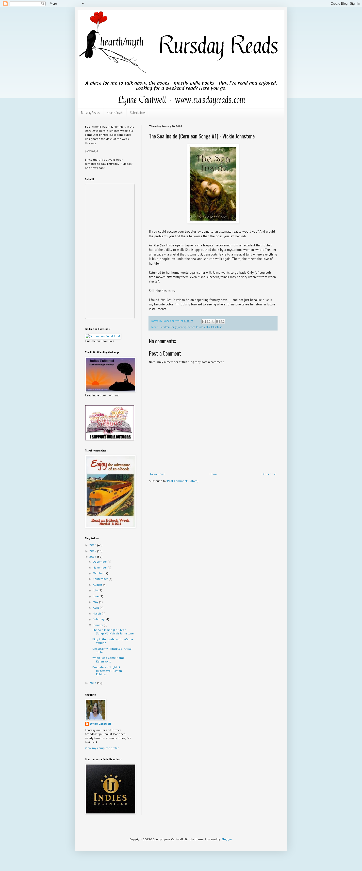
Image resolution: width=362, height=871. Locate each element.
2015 (93, 551)
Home (214, 474)
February (99, 619)
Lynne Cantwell (100, 723)
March (97, 613)
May (96, 602)
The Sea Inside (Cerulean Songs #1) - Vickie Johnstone (113, 631)
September (101, 579)
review (181, 327)
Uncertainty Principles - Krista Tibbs (112, 650)
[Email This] (203, 321)
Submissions (137, 112)
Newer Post (157, 474)
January (98, 625)
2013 (93, 683)
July (96, 590)
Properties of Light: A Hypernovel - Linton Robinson (107, 670)
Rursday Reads (90, 112)
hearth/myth (115, 112)
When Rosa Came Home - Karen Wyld (109, 659)
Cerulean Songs (168, 327)
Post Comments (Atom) (182, 481)
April (96, 607)
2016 (93, 545)
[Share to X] (213, 321)
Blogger (226, 839)
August (98, 584)
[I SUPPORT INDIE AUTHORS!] (109, 439)
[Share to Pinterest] (222, 321)
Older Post (269, 474)
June (96, 596)
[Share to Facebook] (217, 321)
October (98, 573)
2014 (93, 556)
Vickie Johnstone (213, 327)
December (100, 561)
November (100, 567)
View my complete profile (102, 748)
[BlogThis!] (208, 321)
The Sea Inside (194, 327)
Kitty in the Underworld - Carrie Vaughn (112, 641)
